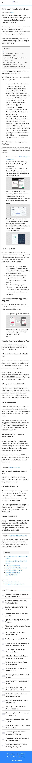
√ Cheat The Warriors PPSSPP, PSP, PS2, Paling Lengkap (16, 602)
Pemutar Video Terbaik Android (11, 582)
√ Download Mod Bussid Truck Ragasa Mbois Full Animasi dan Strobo (17, 644)
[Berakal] (15, 2)
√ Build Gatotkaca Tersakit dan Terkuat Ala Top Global (17, 627)
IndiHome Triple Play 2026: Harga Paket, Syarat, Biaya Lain (16, 745)
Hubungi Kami (21, 754)
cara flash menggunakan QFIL (18, 535)
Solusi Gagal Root (7, 60)
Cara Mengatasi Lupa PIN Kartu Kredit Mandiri (18, 676)
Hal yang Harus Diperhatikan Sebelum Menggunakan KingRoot (13, 55)
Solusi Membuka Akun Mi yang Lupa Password (17, 682)
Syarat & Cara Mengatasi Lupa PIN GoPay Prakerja (16, 701)
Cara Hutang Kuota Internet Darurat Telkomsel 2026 (17, 714)
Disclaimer (22, 757)
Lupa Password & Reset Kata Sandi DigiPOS (17, 720)
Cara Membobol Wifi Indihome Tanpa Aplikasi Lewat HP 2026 (16, 595)
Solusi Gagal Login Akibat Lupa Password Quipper (15, 651)
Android (5, 580)
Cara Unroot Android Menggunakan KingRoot (15, 62)
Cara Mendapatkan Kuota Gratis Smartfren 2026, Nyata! (16, 733)
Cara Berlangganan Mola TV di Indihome (17, 639)
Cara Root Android (14, 467)
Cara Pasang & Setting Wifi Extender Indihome (16, 608)
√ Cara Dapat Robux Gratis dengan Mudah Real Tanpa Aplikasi (16, 657)
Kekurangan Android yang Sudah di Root (14, 67)
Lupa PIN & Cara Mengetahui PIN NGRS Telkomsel (17, 621)
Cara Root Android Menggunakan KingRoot (14, 58)
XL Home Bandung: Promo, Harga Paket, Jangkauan (16, 663)
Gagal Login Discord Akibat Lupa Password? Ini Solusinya (16, 707)
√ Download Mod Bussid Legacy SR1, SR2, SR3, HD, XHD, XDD (17, 739)
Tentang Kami (11, 754)
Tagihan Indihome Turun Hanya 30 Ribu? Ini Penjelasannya (16, 695)
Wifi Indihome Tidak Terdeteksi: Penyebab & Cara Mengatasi (16, 688)
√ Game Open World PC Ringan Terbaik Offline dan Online (18, 726)
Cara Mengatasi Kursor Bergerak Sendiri (13, 584)
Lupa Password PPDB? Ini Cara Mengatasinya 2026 (14, 633)
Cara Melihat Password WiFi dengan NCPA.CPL (16, 614)
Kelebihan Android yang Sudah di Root (13, 64)
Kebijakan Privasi (12, 757)
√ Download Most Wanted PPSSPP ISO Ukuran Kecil (17, 669)
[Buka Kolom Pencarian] (29, 2)
